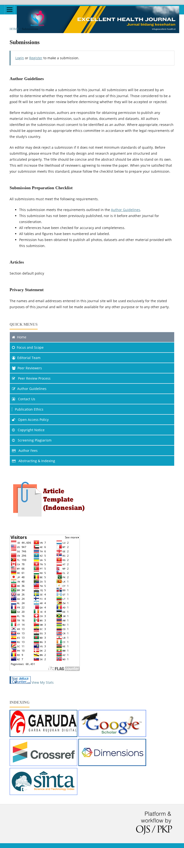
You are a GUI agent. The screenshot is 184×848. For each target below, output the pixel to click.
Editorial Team (28, 357)
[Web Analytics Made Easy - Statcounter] (20, 682)
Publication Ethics (29, 409)
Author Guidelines (125, 209)
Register (35, 58)
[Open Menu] (9, 9)
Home (14, 29)
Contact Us (26, 399)
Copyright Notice (31, 430)
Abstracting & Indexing (36, 461)
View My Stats (43, 682)
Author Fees (27, 450)
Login (19, 58)
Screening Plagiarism (34, 440)
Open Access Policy (33, 419)
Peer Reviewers (29, 368)
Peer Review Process (34, 378)
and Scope (30, 347)
